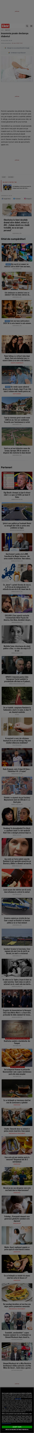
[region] (17, 1410)
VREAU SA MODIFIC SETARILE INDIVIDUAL (17, 1429)
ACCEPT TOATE (17, 1427)
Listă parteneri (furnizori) (6, 1423)
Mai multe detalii (18, 1398)
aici (5, 1407)
